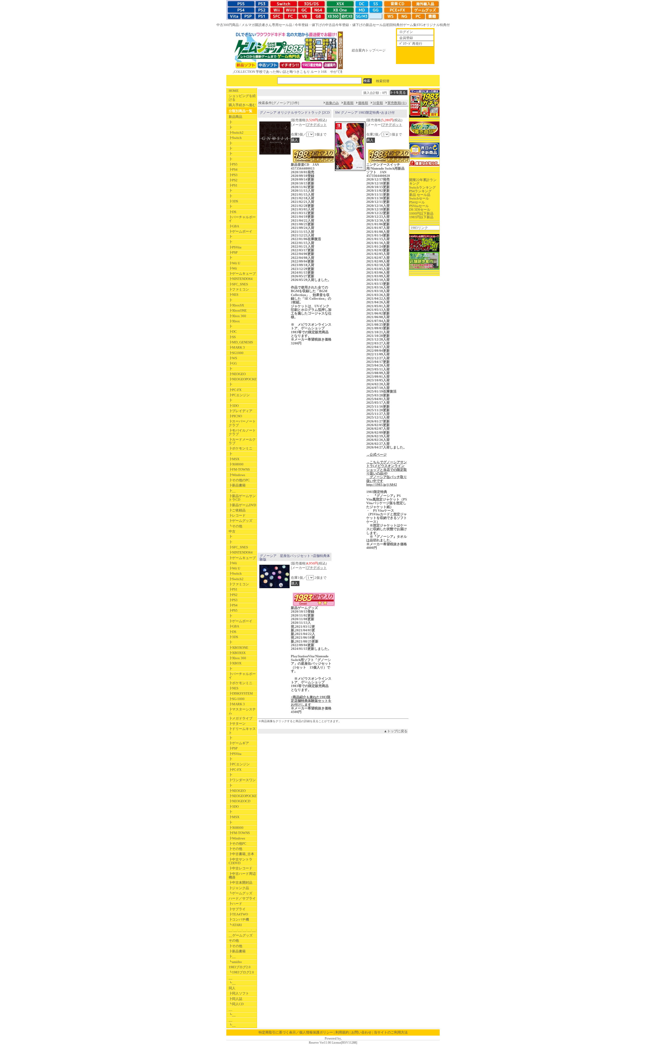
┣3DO (234, 406)
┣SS (232, 337)
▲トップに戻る (395, 731)
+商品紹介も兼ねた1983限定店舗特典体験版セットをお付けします (311, 701)
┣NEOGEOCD (239, 801)
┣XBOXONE (238, 648)
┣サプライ (237, 909)
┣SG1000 (236, 353)
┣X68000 (236, 464)
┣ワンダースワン (242, 780)
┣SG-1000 (237, 699)
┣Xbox (234, 321)
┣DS (232, 212)
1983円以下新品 (421, 217)
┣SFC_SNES (238, 284)
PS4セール (417, 202)
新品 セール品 (419, 195)
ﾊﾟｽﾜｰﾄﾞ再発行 (410, 44)
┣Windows (237, 475)
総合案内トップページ (369, 50)
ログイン (406, 32)
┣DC (233, 331)
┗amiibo (235, 962)
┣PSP (233, 252)
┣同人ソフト (239, 993)
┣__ (232, 491)
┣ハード (235, 904)
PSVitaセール (419, 206)
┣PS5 (233, 164)
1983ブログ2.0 (240, 967)
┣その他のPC (239, 480)
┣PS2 (233, 180)
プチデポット (316, 125)
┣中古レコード (240, 868)
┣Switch (235, 138)
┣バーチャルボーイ (242, 219)
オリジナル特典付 (436, 25)
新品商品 (235, 117)
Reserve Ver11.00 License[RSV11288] (333, 1042)
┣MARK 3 (237, 347)
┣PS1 (233, 185)
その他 (234, 940)
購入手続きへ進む (242, 105)
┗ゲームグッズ (240, 893)
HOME (234, 91)
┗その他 (235, 526)
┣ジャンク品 (239, 888)
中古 (232, 531)
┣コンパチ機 (239, 919)
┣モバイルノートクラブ (242, 432)
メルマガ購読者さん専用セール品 (266, 25)
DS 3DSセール (419, 209)
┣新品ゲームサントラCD (242, 498)
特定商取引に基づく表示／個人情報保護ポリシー (296, 1032)
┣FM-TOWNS (239, 469)
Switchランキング (422, 187)
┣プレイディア (240, 411)
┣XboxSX (236, 305)
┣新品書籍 (237, 485)
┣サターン (237, 724)
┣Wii (233, 268)
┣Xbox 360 (237, 316)
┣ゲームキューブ (242, 273)
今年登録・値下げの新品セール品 (360, 25)
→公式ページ (376, 455)
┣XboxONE (238, 310)
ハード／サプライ (242, 898)
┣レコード (237, 515)
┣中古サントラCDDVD (240, 861)
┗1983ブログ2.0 (241, 972)
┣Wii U (234, 263)
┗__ (232, 983)
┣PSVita (235, 247)
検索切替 (382, 81)
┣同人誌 (235, 999)
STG (420, 25)
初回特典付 (394, 25)
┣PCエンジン (239, 395)
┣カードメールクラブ (242, 441)
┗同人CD (236, 1004)
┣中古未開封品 (240, 882)
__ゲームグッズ (241, 935)
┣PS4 (233, 169)
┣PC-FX (235, 390)
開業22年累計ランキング (423, 181)
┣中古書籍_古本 (241, 854)
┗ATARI (235, 925)
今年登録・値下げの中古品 (315, 25)
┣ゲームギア (239, 743)
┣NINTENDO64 (241, 279)
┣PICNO (235, 416)
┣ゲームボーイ (240, 231)
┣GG (233, 363)
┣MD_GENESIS (241, 342)
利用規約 (342, 1032)
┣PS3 (233, 175)
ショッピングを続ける (242, 97)
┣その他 (235, 849)
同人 (232, 988)
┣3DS (233, 201)
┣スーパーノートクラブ (242, 423)
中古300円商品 (227, 25)
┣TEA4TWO (238, 914)
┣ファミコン (239, 289)
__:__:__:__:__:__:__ (243, 930)
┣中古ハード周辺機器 (242, 875)
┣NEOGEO (237, 374)
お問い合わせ (361, 1032)
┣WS (233, 358)
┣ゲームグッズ (240, 521)
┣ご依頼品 (237, 510)
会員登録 (406, 38)
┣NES (233, 295)
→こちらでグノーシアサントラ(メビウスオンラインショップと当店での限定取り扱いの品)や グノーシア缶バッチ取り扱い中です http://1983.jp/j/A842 (386, 473)
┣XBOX (235, 663)
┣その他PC (237, 843)
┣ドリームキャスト (242, 730)
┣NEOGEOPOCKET (243, 379)
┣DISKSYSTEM (241, 693)
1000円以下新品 (421, 213)
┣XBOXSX (237, 653)
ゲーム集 (410, 25)
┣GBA (234, 226)
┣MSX (234, 459)
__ (230, 978)
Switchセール (419, 198)
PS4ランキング (420, 191)
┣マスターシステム (242, 711)
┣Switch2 (236, 132)
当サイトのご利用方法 (391, 1032)
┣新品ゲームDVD (242, 505)
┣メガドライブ (240, 718)
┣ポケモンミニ (240, 448)
